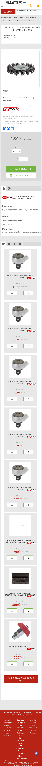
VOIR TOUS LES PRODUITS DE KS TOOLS (21, 679)
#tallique (16, 118)
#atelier (12, 118)
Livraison (26, 716)
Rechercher (27, 712)
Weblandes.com (29, 765)
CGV (19, 714)
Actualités (7, 728)
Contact (33, 723)
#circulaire (12, 116)
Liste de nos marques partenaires (7, 733)
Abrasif (27, 18)
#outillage (22, 116)
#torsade (17, 116)
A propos (7, 725)
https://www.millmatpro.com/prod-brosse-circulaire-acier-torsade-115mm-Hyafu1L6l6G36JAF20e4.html (20, 122)
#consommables (29, 116)
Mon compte (7, 723)
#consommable (6, 118)
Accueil (7, 720)
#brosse (8, 116)
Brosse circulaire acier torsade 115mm (21, 21)
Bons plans (33, 720)
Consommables (18, 18)
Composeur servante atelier (11, 712)
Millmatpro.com (6, 18)
